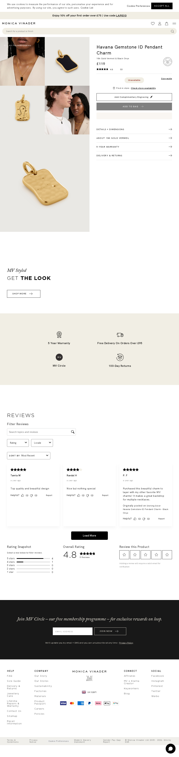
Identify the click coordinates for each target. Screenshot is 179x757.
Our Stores (41, 681)
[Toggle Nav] (174, 23)
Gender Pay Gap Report (112, 741)
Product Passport (40, 702)
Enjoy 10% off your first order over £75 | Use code (89, 15)
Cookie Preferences (58, 741)
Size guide (166, 78)
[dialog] (89, 6)
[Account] (160, 23)
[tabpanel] (67, 61)
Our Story (40, 676)
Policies (39, 714)
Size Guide (14, 681)
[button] (138, 6)
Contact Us (14, 711)
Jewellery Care (13, 694)
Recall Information (14, 722)
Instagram (157, 681)
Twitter (156, 691)
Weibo (155, 696)
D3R (127, 742)
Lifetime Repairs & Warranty (13, 703)
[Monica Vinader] (19, 23)
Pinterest (157, 686)
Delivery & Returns (13, 687)
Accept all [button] (162, 6)
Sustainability (43, 686)
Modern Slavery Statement (82, 741)
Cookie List (87, 7)
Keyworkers (131, 688)
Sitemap (12, 716)
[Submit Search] (172, 31)
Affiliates (129, 676)
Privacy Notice (34, 741)
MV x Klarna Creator (131, 682)
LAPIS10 (121, 15)
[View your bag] (166, 23)
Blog (127, 693)
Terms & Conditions (13, 741)
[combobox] (88, 31)
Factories (40, 691)
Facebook (157, 676)
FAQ (9, 676)
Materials (40, 696)
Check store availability (143, 88)
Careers (39, 709)
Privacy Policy (126, 642)
